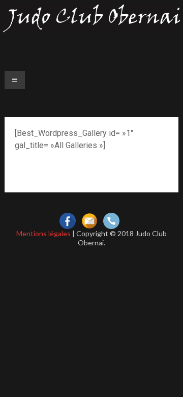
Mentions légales (43, 233)
